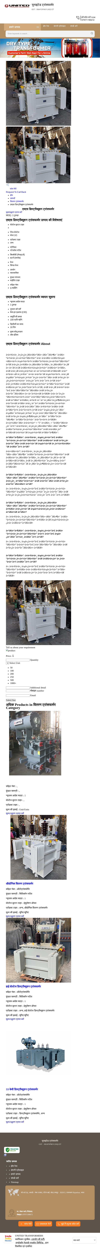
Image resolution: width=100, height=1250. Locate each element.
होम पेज (46, 26)
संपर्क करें (74, 26)
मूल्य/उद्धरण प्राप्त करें (14, 212)
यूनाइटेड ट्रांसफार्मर (43, 6)
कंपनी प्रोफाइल (60, 26)
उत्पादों (12, 198)
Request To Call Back (16, 192)
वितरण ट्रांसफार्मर (17, 201)
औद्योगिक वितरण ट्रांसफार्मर (19, 883)
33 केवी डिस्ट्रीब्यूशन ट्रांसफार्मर (22, 1089)
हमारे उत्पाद (14, 27)
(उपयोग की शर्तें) (38, 1239)
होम (11, 195)
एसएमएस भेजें (45, 1224)
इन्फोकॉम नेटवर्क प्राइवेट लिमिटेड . (30, 1242)
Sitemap (15, 1182)
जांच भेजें (12, 189)
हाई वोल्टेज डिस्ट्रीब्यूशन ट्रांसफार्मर (23, 986)
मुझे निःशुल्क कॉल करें (70, 1224)
